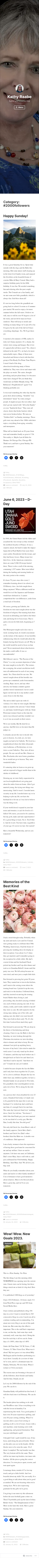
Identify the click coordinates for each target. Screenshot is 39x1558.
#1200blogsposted (22, 1537)
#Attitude (18, 477)
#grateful (15, 480)
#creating (25, 477)
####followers (10, 475)
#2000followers (8, 477)
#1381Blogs (20, 475)
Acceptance (7, 482)
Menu (20, 107)
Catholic (30, 862)
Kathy (7, 472)
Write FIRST (16, 482)
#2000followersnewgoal (25, 1214)
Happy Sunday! (15, 216)
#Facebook (7, 480)
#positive (22, 480)
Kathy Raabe (19, 96)
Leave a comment (12, 485)
